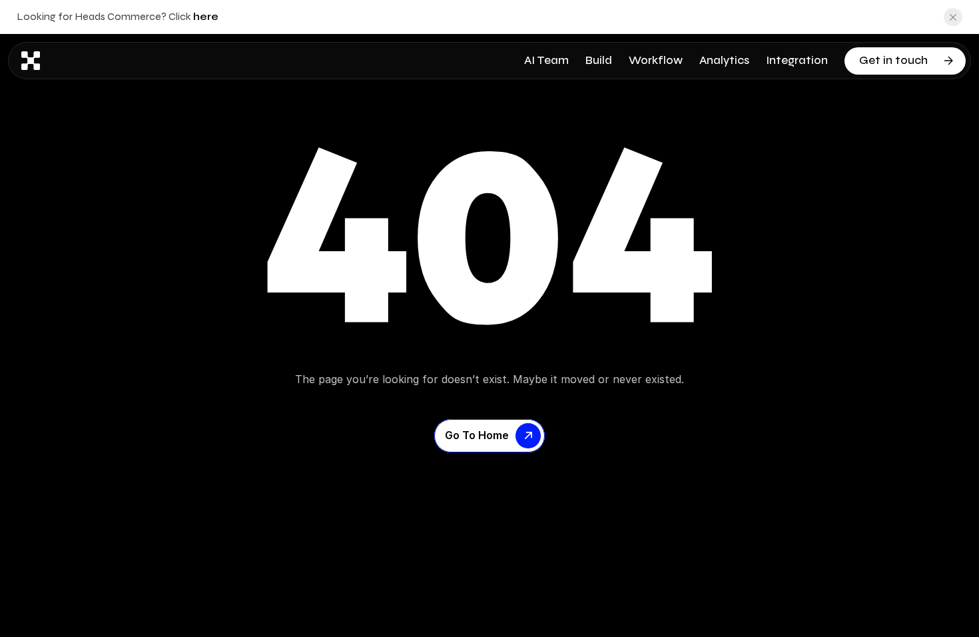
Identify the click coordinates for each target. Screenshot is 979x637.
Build (598, 60)
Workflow (656, 60)
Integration (797, 60)
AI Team (546, 60)
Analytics (724, 60)
